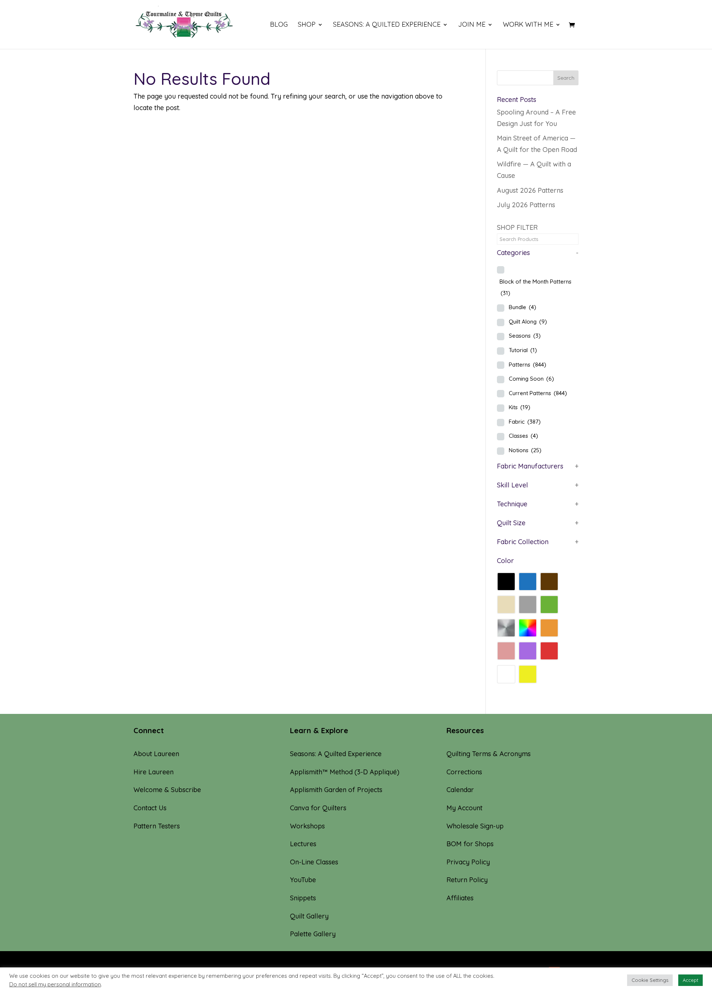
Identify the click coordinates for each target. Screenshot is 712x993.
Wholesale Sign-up (475, 826)
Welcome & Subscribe (167, 789)
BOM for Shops (470, 844)
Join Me (471, 25)
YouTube (303, 880)
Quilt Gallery (309, 916)
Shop (307, 25)
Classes (523, 435)
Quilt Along (528, 321)
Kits (519, 407)
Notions (525, 450)
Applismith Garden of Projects (336, 789)
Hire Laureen (154, 772)
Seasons (525, 335)
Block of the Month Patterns (535, 287)
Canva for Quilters (318, 808)
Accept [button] (690, 980)
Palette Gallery (313, 934)
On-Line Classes (314, 862)
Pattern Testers (157, 826)
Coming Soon (531, 378)
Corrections (464, 772)
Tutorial (523, 350)
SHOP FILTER (517, 227)
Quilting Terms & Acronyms (488, 753)
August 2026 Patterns (530, 190)
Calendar (460, 789)
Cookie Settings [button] (650, 980)
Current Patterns (538, 393)
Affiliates (460, 898)
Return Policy (467, 880)
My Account (464, 808)
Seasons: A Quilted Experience (387, 25)
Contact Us (150, 808)
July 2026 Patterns (526, 205)
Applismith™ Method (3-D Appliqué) (344, 772)
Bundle (522, 307)
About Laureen (156, 753)
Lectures (303, 844)
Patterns (527, 364)
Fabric (525, 421)
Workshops (307, 826)
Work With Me (528, 25)
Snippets (303, 898)
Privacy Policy (468, 862)
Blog (279, 25)
